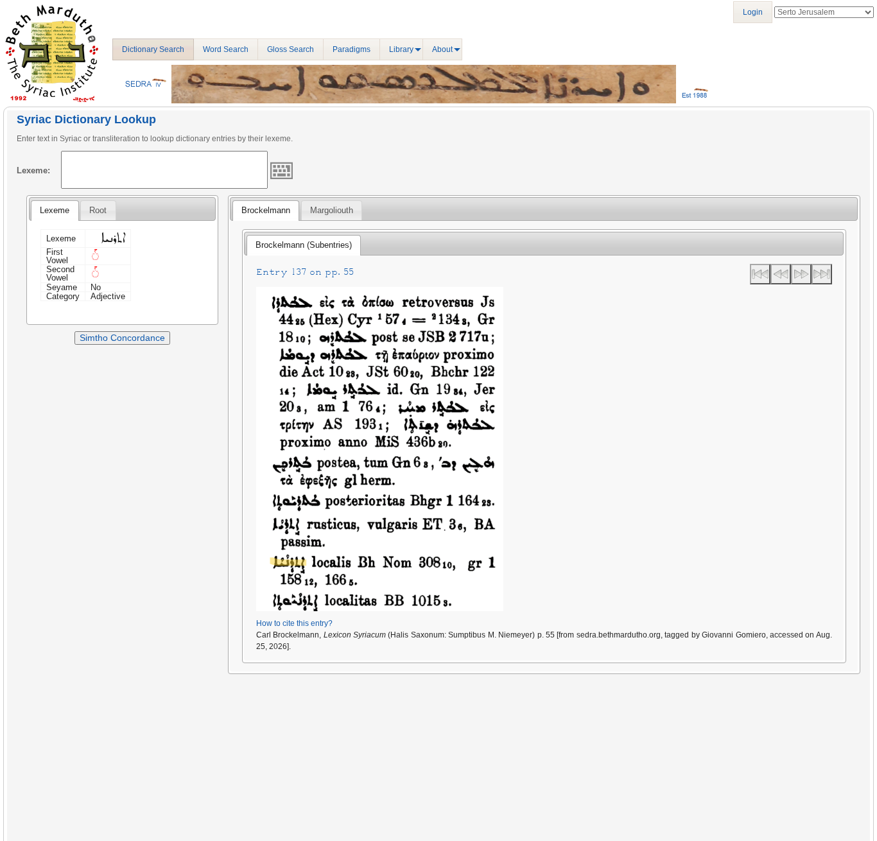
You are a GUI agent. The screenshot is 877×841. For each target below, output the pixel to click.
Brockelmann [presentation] (265, 210)
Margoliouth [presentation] (331, 210)
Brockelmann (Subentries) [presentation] (304, 245)
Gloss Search (290, 49)
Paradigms (351, 49)
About (442, 49)
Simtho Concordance (122, 338)
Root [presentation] (98, 210)
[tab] (54, 210)
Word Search (225, 49)
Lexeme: (33, 170)
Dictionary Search (153, 49)
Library (401, 49)
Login (753, 12)
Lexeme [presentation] (54, 210)
